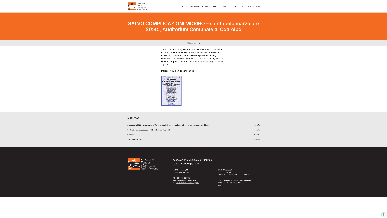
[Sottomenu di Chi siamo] (198, 6)
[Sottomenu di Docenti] (209, 6)
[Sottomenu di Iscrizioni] (230, 6)
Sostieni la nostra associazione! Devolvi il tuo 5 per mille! (149, 130)
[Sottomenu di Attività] (218, 6)
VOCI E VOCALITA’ (134, 140)
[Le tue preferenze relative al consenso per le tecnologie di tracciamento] (383, 214)
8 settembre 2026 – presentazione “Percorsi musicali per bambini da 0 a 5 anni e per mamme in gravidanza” (168, 125)
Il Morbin (130, 135)
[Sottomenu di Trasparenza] (244, 6)
